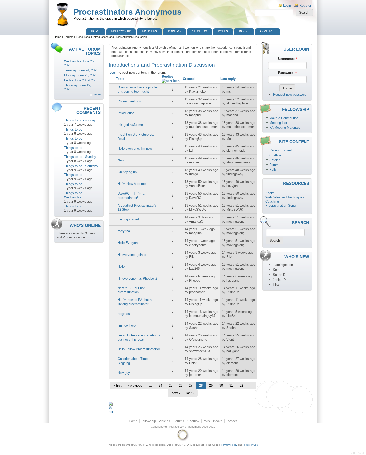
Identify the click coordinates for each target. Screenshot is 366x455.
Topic (120, 79)
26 (180, 385)
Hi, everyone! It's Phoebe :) (137, 278)
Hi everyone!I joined (132, 255)
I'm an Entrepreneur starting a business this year (139, 337)
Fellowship (121, 31)
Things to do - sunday (80, 120)
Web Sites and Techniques (284, 197)
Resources (83, 36)
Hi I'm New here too (132, 184)
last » (190, 393)
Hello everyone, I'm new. (135, 148)
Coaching (272, 201)
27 (190, 385)
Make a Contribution (283, 118)
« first (117, 385)
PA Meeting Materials (284, 127)
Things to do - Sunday (80, 157)
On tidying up (127, 172)
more (97, 94)
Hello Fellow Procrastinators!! (139, 349)
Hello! (122, 266)
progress (124, 314)
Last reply (228, 79)
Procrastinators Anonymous (128, 11)
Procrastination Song (280, 205)
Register (305, 5)
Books (244, 31)
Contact (267, 31)
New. (121, 160)
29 (211, 385)
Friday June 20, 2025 (79, 80)
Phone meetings (129, 101)
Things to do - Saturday (81, 166)
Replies (167, 76)
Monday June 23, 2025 (80, 75)
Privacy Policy (229, 444)
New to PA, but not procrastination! (131, 290)
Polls (223, 31)
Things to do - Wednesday (74, 195)
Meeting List (278, 123)
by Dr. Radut (357, 453)
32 (241, 385)
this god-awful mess (132, 125)
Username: (287, 59)
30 (221, 385)
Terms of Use (250, 444)
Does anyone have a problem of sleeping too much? (139, 89)
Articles (149, 31)
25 (170, 385)
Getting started (128, 219)
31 (231, 385)
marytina (124, 231)
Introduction (126, 113)
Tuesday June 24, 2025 (81, 70)
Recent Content (280, 150)
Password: (287, 73)
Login (287, 5)
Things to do (73, 129)
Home (95, 31)
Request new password (289, 94)
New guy (124, 373)
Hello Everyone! (129, 243)
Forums (174, 31)
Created (189, 79)
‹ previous (135, 385)
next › (176, 393)
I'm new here (127, 325)
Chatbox (199, 31)
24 (160, 385)
